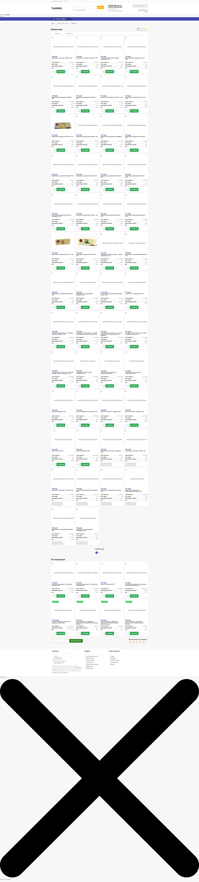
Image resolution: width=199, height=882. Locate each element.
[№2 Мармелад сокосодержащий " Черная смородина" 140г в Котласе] (112, 242)
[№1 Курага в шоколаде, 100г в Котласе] (112, 571)
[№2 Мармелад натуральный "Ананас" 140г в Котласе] (112, 84)
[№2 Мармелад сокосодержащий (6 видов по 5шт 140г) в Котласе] (112, 281)
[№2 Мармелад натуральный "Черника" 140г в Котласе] (87, 242)
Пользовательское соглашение (59, 672)
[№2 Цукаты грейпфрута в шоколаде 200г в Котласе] (87, 399)
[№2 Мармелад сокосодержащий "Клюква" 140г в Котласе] (136, 242)
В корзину (61, 71)
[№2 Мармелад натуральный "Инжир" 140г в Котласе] (63, 163)
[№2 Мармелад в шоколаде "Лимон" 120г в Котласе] (136, 438)
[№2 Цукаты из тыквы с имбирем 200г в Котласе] (136, 399)
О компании (113, 658)
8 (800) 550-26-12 (114, 6)
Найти (100, 7)
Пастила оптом (89, 662)
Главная (53, 23)
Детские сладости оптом (92, 664)
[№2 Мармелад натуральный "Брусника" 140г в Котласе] (112, 477)
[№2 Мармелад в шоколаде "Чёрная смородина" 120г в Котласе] (112, 45)
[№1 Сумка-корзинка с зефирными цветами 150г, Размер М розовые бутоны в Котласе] (136, 609)
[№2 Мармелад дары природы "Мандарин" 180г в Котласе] (87, 477)
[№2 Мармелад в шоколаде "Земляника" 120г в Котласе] (112, 438)
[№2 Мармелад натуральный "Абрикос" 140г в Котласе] (87, 84)
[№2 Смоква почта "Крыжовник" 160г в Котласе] (136, 281)
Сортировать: (57, 33)
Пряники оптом (89, 668)
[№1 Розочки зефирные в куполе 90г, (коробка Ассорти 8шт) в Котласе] (63, 609)
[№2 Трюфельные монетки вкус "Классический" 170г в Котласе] (112, 359)
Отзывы (112, 656)
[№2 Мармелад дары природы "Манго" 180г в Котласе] (136, 45)
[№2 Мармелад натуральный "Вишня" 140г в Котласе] (87, 124)
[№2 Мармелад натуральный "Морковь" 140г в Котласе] (136, 202)
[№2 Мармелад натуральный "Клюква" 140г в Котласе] (136, 163)
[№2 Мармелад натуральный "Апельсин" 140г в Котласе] (136, 84)
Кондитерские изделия (91, 656)
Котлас (146, 11)
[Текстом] (146, 33)
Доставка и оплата (114, 660)
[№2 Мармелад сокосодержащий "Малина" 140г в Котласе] (87, 281)
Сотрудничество (114, 662)
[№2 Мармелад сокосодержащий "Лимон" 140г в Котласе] (63, 281)
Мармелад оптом (90, 660)
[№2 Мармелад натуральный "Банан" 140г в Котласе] (63, 124)
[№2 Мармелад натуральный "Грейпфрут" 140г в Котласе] (112, 124)
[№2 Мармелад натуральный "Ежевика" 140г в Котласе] (136, 124)
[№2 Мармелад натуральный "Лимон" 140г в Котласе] (87, 202)
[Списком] (143, 33)
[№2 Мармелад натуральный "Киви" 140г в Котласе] (87, 163)
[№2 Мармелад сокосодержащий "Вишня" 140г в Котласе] (63, 517)
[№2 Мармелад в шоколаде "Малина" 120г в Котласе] (63, 477)
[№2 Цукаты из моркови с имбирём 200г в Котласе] (112, 399)
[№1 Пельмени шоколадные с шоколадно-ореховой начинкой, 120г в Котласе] (136, 571)
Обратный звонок (76, 641)
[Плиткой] (140, 33)
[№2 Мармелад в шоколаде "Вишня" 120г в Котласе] (63, 45)
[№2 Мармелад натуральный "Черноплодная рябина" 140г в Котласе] (136, 477)
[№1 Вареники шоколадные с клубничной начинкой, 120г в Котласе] (87, 571)
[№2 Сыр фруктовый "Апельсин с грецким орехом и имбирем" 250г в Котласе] (63, 320)
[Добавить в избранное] (66, 71)
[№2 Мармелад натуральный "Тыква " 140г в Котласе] (62, 242)
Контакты (112, 664)
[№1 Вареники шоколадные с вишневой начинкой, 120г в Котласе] (63, 571)
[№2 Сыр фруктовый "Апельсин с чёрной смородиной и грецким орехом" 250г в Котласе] (87, 320)
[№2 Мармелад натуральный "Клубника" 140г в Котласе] (112, 163)
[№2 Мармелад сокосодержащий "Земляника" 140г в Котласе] (87, 517)
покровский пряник (81, 10)
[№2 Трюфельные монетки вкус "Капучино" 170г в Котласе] (87, 359)
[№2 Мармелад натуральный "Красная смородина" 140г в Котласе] (63, 202)
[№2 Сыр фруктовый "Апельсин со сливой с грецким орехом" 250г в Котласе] (136, 320)
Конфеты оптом (90, 658)
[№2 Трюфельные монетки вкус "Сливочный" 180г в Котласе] (136, 359)
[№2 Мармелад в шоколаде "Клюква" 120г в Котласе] (87, 45)
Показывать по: (69, 33)
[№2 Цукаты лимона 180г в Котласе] (63, 438)
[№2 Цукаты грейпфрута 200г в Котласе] (63, 399)
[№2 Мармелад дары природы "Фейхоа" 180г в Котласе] (63, 84)
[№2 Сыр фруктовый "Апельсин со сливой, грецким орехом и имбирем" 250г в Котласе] (63, 359)
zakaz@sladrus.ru (142, 10)
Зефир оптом (89, 666)
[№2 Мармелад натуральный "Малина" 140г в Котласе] (112, 202)
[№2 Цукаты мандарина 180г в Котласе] (87, 438)
